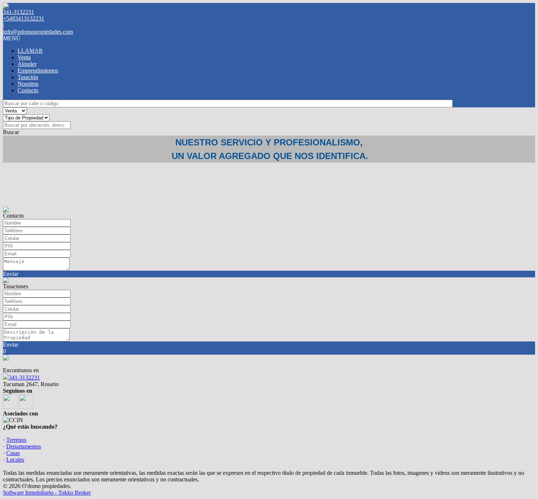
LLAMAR (30, 51)
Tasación (28, 77)
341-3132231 (24, 377)
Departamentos (23, 446)
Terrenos (16, 440)
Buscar (11, 132)
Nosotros (28, 84)
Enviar (10, 274)
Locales (15, 460)
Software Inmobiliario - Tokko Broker (47, 492)
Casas (13, 453)
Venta (24, 57)
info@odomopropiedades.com (38, 32)
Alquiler (27, 64)
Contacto (28, 90)
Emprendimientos (38, 70)
